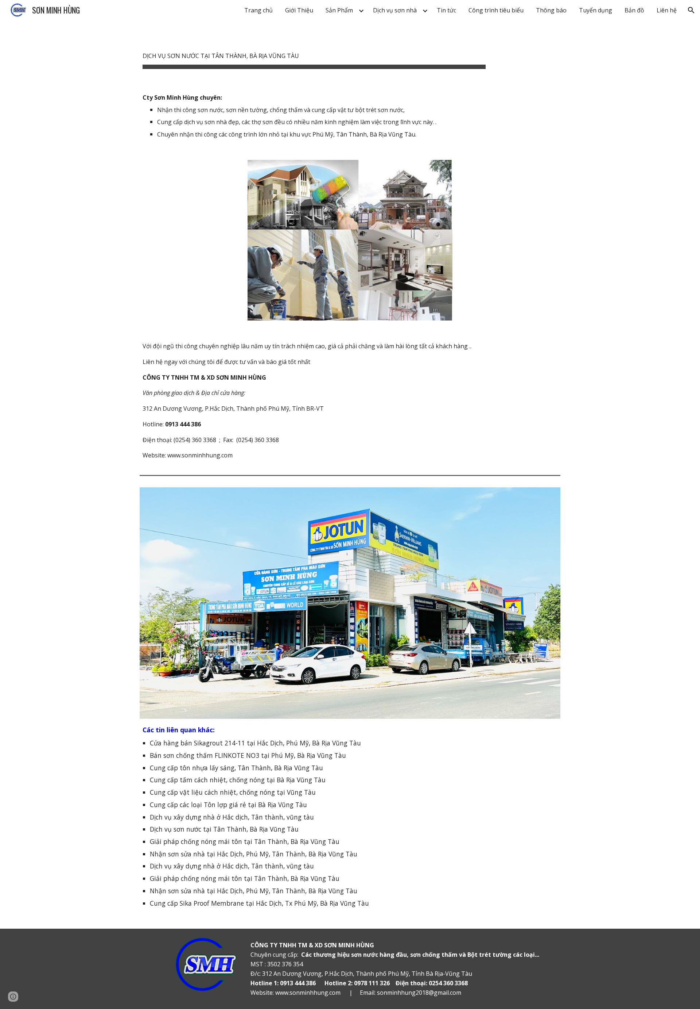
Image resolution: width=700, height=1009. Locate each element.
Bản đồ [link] (634, 10)
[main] (314, 51)
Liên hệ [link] (667, 10)
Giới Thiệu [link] (299, 10)
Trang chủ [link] (258, 10)
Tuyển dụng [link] (595, 10)
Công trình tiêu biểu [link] (496, 10)
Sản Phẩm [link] (339, 10)
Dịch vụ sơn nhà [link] (395, 10)
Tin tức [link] (446, 10)
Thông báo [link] (551, 10)
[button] (691, 10)
